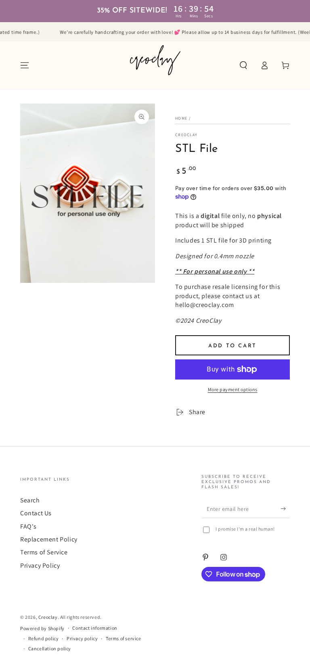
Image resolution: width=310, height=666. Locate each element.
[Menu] (24, 65)
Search (30, 500)
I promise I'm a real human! (245, 529)
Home (181, 118)
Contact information (94, 628)
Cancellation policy (49, 648)
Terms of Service (44, 552)
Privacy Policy (40, 565)
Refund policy (43, 638)
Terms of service (123, 638)
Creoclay (186, 134)
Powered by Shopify (42, 628)
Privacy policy (82, 638)
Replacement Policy (49, 539)
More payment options (233, 389)
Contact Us (36, 513)
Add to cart (232, 346)
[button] (243, 65)
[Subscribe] (285, 509)
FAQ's (28, 526)
